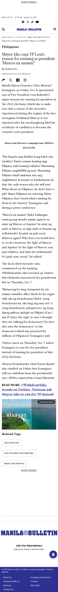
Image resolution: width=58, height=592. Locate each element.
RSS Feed (35, 585)
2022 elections (11, 442)
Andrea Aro (11, 69)
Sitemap (7, 585)
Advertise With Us (11, 581)
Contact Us (8, 589)
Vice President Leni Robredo (18, 453)
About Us (7, 577)
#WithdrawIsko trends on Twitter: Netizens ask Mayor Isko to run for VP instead (28, 389)
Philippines (10, 47)
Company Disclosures (41, 577)
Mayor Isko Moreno (14, 463)
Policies (34, 581)
